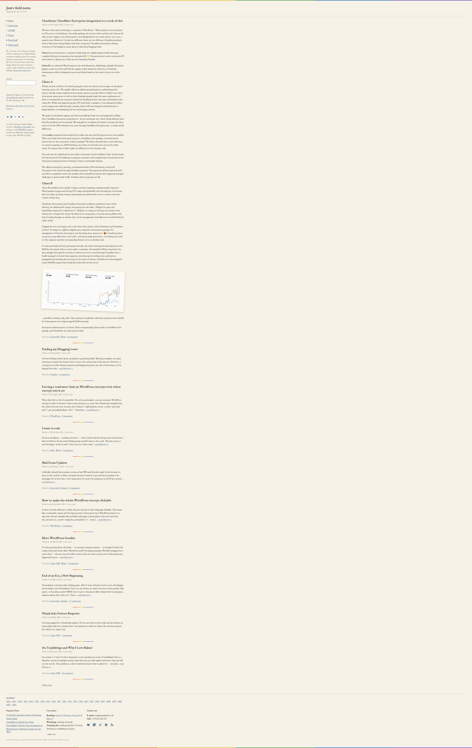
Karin (17, 95)
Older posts (47, 685)
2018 (54, 701)
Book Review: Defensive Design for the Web (23, 730)
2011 (92, 701)
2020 (42, 701)
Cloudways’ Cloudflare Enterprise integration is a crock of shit (82, 21)
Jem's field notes (18, 8)
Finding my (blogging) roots (60, 349)
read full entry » (66, 368)
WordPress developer (22, 127)
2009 (102, 701)
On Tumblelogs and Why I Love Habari (67, 648)
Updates (54, 374)
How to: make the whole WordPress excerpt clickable (76, 500)
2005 (8, 704)
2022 (31, 701)
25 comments (75, 601)
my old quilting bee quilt (20, 96)
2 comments (64, 374)
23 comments (67, 673)
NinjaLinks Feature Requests (61, 613)
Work (63, 336)
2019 (48, 701)
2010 (97, 701)
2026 (8, 701)
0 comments (72, 336)
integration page (49, 236)
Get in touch (29, 132)
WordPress (55, 416)
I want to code (51, 428)
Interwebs (55, 336)
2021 (37, 701)
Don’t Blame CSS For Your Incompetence (24, 725)
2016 (64, 701)
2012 (86, 701)
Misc (53, 450)
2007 (114, 701)
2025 (14, 701)
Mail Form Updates (54, 463)
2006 (120, 701)
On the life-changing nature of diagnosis (23, 715)
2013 (81, 701)
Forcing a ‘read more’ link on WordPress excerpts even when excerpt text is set (81, 389)
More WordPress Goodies (58, 538)
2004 (14, 704)
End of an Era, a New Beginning (62, 576)
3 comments (67, 635)
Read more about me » (22, 70)
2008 (108, 701)
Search (9, 79)
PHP (58, 563)
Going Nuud (11, 718)
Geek (53, 563)
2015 (70, 701)
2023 (25, 701)
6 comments (67, 450)
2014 (75, 701)
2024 (20, 701)
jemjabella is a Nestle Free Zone (20, 722)
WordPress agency (26, 129)
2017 (59, 701)
